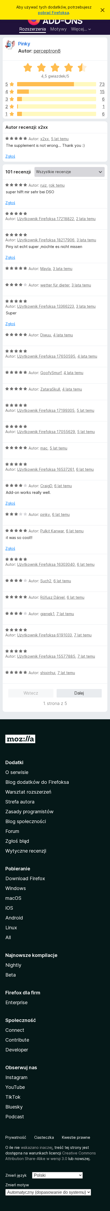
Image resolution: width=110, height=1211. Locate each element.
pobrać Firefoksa (53, 12)
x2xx (44, 138)
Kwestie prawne (76, 1137)
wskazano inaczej (36, 1147)
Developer (16, 1049)
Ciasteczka (44, 1137)
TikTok (13, 1097)
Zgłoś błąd (17, 841)
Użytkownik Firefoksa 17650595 (46, 356)
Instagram (16, 1077)
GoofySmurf (50, 372)
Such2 (45, 581)
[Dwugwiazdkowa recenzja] (56, 106)
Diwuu (45, 335)
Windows (15, 888)
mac (44, 448)
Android (14, 918)
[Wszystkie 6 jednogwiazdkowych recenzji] (56, 114)
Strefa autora (19, 802)
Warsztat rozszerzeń (28, 792)
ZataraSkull (50, 389)
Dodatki (14, 762)
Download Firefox (25, 878)
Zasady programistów (29, 811)
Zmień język (16, 1175)
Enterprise (16, 1002)
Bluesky (14, 1107)
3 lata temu (86, 240)
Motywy (58, 29)
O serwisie (16, 772)
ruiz (43, 185)
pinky (45, 514)
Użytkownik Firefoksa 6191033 (44, 635)
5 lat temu (60, 138)
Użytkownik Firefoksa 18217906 (45, 240)
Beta (10, 975)
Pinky (24, 43)
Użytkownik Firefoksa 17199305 (45, 410)
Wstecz (30, 693)
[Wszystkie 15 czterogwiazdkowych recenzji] (56, 91)
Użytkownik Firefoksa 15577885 (46, 656)
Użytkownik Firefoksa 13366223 (45, 306)
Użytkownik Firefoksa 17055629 (46, 431)
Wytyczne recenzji (25, 851)
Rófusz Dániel (52, 597)
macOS (13, 898)
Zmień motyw (17, 1185)
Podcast (14, 1116)
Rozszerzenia (32, 29)
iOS (9, 908)
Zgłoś (10, 156)
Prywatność (15, 1137)
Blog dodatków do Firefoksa (37, 782)
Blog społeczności (25, 821)
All (8, 937)
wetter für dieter (54, 285)
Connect (14, 1030)
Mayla (45, 268)
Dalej (79, 693)
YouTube (15, 1087)
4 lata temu (63, 335)
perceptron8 (47, 51)
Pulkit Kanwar (52, 531)
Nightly (13, 965)
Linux (11, 927)
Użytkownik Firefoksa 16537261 (45, 469)
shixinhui (47, 672)
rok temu (57, 185)
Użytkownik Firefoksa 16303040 (46, 564)
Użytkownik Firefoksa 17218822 (45, 218)
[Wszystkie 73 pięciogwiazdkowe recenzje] (56, 84)
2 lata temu (86, 218)
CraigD (46, 485)
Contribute (17, 1040)
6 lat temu (85, 469)
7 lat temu (65, 613)
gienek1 (47, 613)
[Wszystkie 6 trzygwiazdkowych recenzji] (56, 99)
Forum (12, 831)
